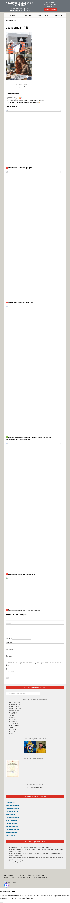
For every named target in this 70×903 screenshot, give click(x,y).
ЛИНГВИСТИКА (13, 714)
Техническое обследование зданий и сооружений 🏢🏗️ (23, 102)
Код (10, 623)
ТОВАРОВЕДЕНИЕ (13, 723)
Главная (12, 15)
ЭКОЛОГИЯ (12, 727)
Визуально (8, 623)
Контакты (58, 15)
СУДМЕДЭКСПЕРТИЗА (15, 708)
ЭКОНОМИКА (12, 718)
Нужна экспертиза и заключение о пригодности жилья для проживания (32, 847)
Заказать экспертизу (50, 9)
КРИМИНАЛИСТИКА (14, 702)
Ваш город (9, 656)
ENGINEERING (12, 720)
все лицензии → (10, 779)
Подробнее (29, 898)
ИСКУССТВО (12, 729)
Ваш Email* (9, 638)
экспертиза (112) (20, 87)
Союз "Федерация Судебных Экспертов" (34, 877)
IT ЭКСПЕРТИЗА (13, 721)
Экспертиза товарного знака (35, 787)
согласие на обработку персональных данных (25, 663)
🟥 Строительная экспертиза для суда (19, 168)
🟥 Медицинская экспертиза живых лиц (19, 302)
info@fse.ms (50, 6)
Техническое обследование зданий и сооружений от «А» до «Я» (25, 100)
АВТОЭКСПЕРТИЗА (14, 710)
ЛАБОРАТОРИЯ (13, 712)
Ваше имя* (9, 642)
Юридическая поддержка (35, 687)
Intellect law (12, 731)
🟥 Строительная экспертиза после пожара (20, 574)
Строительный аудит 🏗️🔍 (14, 98)
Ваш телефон (10, 649)
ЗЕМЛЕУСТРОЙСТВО (14, 706)
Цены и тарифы (42, 15)
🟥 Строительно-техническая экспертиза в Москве (23, 610)
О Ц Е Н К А (12, 716)
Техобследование (11, 21)
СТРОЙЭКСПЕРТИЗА (14, 704)
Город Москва (10, 802)
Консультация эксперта (35, 842)
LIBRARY (11, 733)
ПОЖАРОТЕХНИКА (14, 725)
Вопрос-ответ (27, 15)
